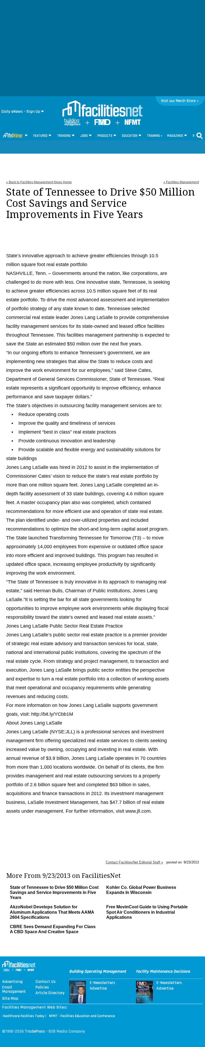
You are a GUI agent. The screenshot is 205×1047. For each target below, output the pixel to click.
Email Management (14, 989)
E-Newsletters (102, 983)
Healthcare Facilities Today (24, 1016)
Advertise (98, 988)
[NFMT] (133, 123)
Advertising (12, 982)
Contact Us (46, 982)
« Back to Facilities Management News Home (39, 182)
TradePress (35, 1031)
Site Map (10, 999)
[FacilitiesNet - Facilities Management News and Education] (102, 109)
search (199, 135)
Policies (42, 987)
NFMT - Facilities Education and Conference (82, 1016)
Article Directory (50, 993)
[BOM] (72, 124)
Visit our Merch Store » (180, 100)
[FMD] (102, 124)
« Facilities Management (181, 182)
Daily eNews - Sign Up (20, 111)
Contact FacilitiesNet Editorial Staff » (134, 862)
